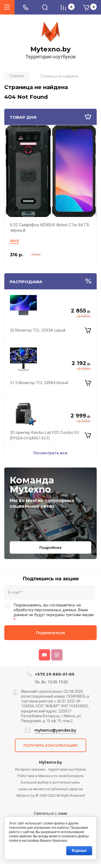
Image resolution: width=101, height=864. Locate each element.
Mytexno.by (50, 49)
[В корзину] (88, 330)
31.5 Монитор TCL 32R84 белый (39, 382)
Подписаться (50, 632)
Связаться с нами (50, 813)
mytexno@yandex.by (55, 730)
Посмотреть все (50, 453)
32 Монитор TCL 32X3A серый (37, 330)
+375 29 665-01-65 (54, 674)
